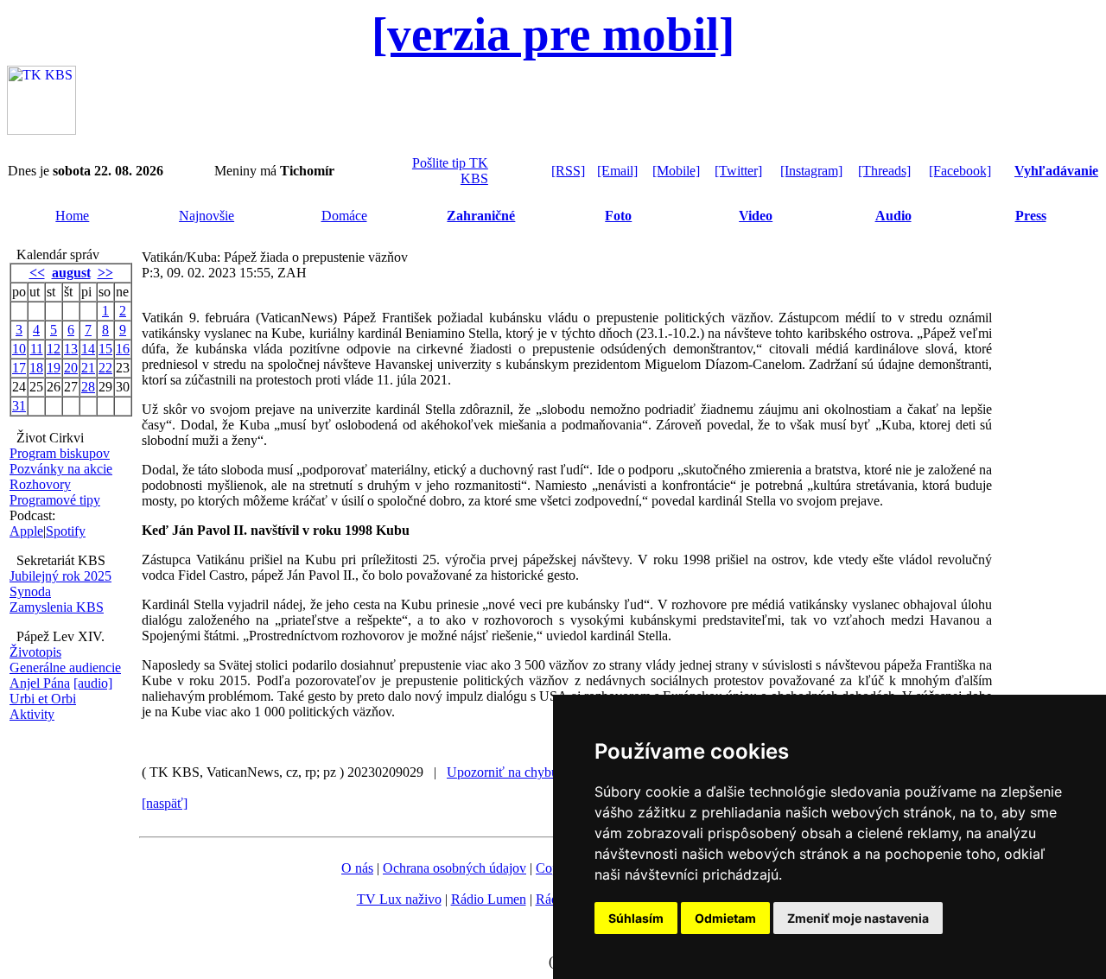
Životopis (35, 652)
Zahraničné (481, 215)
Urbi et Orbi (43, 698)
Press (1030, 215)
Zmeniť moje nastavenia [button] (858, 918)
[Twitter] (738, 170)
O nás (357, 868)
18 (36, 367)
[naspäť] (165, 803)
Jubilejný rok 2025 (60, 576)
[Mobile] (676, 170)
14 (88, 348)
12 (53, 348)
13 (71, 348)
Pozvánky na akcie (61, 468)
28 (88, 386)
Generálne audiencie (65, 667)
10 (19, 348)
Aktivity (32, 714)
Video (755, 215)
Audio (893, 215)
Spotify (66, 531)
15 (105, 348)
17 (19, 367)
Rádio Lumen (488, 899)
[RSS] (568, 170)
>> (105, 272)
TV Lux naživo (399, 899)
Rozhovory (40, 484)
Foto (618, 215)
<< (37, 272)
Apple (26, 531)
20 (71, 367)
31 (19, 405)
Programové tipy (55, 500)
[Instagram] (811, 170)
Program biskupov (60, 453)
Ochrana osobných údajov (454, 868)
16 (123, 348)
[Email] (617, 170)
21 (88, 367)
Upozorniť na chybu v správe (527, 772)
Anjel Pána (40, 683)
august (71, 272)
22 (105, 367)
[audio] (92, 683)
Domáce (344, 215)
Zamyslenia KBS (57, 607)
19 (53, 367)
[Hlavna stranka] (41, 130)
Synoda (30, 591)
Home (72, 215)
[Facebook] (960, 170)
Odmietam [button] (725, 918)
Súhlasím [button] (636, 918)
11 (36, 348)
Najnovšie (206, 215)
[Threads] (884, 170)
